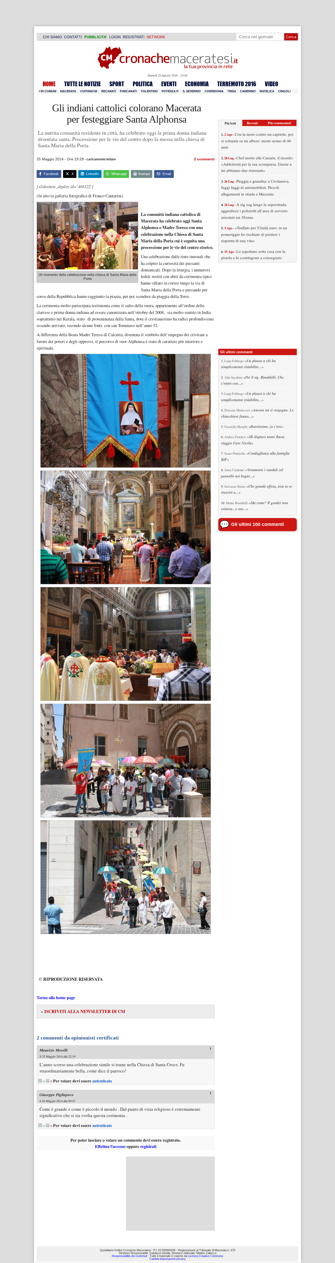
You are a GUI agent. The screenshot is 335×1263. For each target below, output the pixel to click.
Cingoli (284, 91)
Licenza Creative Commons (205, 1255)
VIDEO (271, 83)
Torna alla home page (56, 997)
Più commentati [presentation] (279, 122)
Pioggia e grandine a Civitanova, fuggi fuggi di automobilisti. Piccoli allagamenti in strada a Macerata (255, 187)
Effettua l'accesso (110, 1146)
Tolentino (149, 91)
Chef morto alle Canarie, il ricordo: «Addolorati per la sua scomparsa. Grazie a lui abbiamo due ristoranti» (257, 164)
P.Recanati (128, 91)
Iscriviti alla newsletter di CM (83, 1011)
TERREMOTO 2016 (236, 83)
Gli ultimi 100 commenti (257, 524)
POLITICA (143, 83)
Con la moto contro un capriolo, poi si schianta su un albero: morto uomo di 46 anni (257, 141)
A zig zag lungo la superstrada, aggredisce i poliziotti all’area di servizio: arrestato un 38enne (254, 211)
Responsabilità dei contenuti (129, 1255)
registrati (148, 1146)
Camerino (248, 91)
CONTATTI (73, 37)
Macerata (68, 91)
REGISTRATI (133, 37)
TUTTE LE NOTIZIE (82, 83)
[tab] (230, 123)
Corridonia (214, 91)
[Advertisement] (170, 1193)
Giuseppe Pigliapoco (57, 1094)
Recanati (108, 91)
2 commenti (204, 159)
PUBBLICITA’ (95, 37)
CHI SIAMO (52, 37)
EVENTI (168, 83)
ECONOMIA (197, 83)
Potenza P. (170, 91)
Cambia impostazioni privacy (167, 1258)
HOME (49, 83)
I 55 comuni (47, 91)
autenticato (102, 1081)
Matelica (267, 91)
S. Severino (192, 91)
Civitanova (88, 91)
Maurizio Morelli (54, 1050)
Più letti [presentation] (230, 123)
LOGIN (115, 37)
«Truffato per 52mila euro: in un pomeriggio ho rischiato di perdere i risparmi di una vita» (254, 234)
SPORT (116, 83)
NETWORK (156, 37)
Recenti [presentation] (252, 122)
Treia (231, 91)
